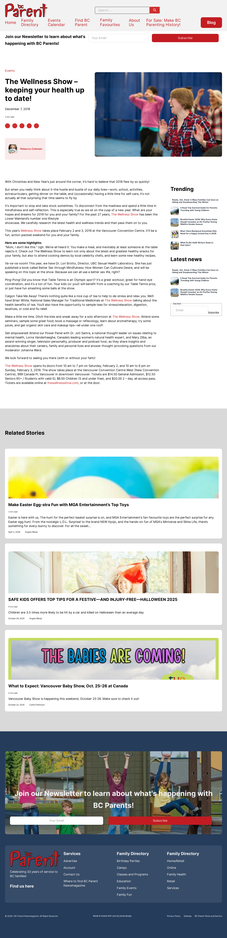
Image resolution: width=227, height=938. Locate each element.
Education (124, 881)
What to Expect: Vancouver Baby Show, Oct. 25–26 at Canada (68, 686)
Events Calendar (56, 22)
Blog (211, 22)
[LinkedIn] (21, 125)
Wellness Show (31, 230)
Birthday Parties (128, 861)
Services (173, 888)
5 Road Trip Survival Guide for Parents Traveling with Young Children (198, 209)
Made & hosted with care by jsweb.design (112, 916)
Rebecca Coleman (31, 148)
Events (10, 70)
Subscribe (213, 312)
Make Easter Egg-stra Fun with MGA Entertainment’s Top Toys (68, 504)
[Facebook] (7, 125)
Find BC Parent (82, 22)
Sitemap (187, 916)
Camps (122, 867)
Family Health (176, 874)
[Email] (36, 125)
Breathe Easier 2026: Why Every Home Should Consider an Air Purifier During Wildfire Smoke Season (198, 221)
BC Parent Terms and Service (208, 916)
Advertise (70, 861)
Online (171, 867)
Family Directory (29, 22)
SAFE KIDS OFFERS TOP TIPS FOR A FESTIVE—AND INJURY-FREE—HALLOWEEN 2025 (92, 599)
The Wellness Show (124, 214)
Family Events (126, 888)
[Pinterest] (14, 125)
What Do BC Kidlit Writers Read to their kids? (196, 244)
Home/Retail (175, 861)
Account (69, 867)
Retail (171, 881)
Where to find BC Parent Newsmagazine (80, 883)
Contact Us (71, 874)
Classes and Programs (132, 874)
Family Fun (124, 894)
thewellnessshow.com (62, 383)
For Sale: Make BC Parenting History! (163, 22)
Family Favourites (110, 22)
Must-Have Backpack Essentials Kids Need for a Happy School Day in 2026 (198, 232)
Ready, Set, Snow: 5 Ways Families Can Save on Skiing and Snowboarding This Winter (195, 201)
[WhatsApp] (29, 125)
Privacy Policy (173, 916)
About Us (134, 22)
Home (10, 22)
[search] (155, 10)
